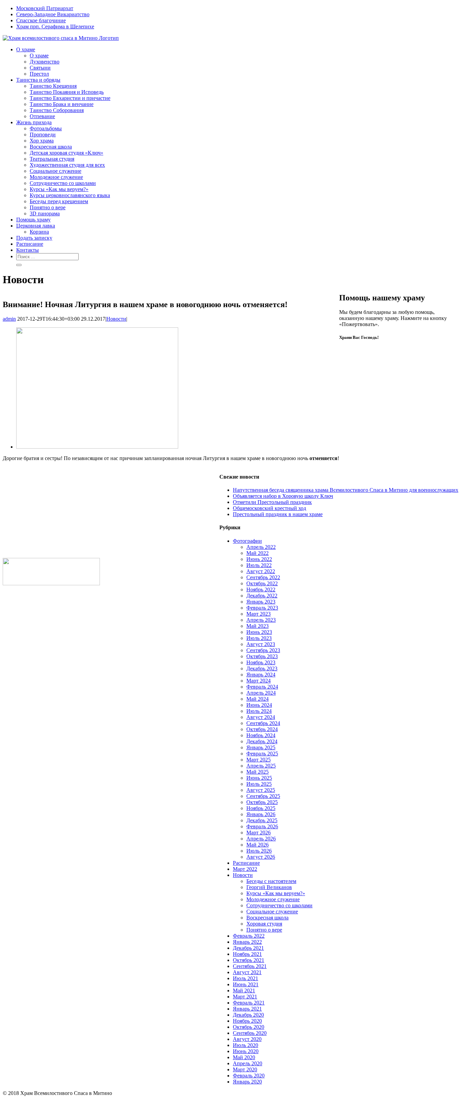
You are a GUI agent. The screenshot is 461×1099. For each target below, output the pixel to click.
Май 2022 (257, 553)
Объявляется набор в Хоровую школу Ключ (283, 496)
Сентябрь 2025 (263, 796)
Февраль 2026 (262, 826)
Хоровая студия (264, 924)
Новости (116, 319)
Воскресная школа (267, 917)
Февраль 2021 (249, 1003)
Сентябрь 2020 (250, 1033)
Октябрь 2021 (248, 960)
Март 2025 (258, 759)
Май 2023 (257, 626)
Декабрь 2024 (261, 741)
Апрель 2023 (261, 620)
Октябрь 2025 (262, 802)
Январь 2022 (247, 942)
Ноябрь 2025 (260, 808)
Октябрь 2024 (262, 729)
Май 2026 (257, 845)
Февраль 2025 (262, 753)
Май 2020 (244, 1057)
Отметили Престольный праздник (272, 502)
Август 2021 (247, 972)
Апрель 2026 (261, 838)
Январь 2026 (260, 814)
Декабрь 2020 (248, 1015)
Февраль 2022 (249, 936)
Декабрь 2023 (261, 668)
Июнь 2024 (259, 705)
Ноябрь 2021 (247, 954)
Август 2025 (260, 790)
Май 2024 (257, 699)
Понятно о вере (264, 930)
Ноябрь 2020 (247, 1021)
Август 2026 (260, 857)
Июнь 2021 (246, 984)
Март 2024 (258, 680)
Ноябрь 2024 (260, 735)
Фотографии (247, 541)
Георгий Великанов (269, 887)
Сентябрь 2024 (263, 723)
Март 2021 (245, 996)
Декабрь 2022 (261, 595)
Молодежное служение (273, 899)
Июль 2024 (259, 711)
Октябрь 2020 (248, 1027)
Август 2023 (260, 644)
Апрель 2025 (261, 766)
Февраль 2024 (262, 687)
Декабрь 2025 (261, 820)
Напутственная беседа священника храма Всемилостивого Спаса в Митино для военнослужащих (345, 490)
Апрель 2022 (261, 547)
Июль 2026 (259, 851)
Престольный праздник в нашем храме (278, 514)
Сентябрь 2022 (263, 577)
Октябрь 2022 (262, 583)
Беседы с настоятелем (271, 881)
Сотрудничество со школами (279, 905)
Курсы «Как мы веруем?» (275, 893)
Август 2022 (260, 571)
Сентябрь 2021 (250, 966)
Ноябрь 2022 (260, 589)
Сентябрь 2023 (263, 650)
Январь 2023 (260, 602)
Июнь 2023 (259, 632)
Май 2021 (244, 990)
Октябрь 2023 (262, 656)
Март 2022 (245, 869)
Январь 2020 (247, 1081)
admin (9, 319)
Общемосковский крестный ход (269, 508)
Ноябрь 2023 (260, 662)
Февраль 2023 (262, 608)
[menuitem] (237, 8)
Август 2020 (247, 1039)
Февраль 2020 (249, 1075)
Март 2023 (258, 614)
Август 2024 (260, 717)
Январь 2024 (260, 674)
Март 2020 (245, 1069)
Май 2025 (257, 772)
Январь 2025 (260, 747)
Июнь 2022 (259, 559)
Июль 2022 (259, 565)
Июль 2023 (259, 638)
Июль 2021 (245, 978)
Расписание (246, 863)
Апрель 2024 (261, 693)
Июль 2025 (259, 784)
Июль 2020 (245, 1045)
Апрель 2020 (247, 1063)
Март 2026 (258, 832)
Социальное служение (272, 911)
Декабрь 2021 (248, 948)
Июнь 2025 (259, 778)
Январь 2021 (247, 1009)
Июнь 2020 (246, 1051)
